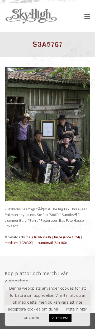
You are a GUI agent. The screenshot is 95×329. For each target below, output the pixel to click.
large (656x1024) (67, 237)
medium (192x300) (19, 242)
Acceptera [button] (60, 317)
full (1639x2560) (38, 237)
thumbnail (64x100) (51, 242)
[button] (87, 16)
